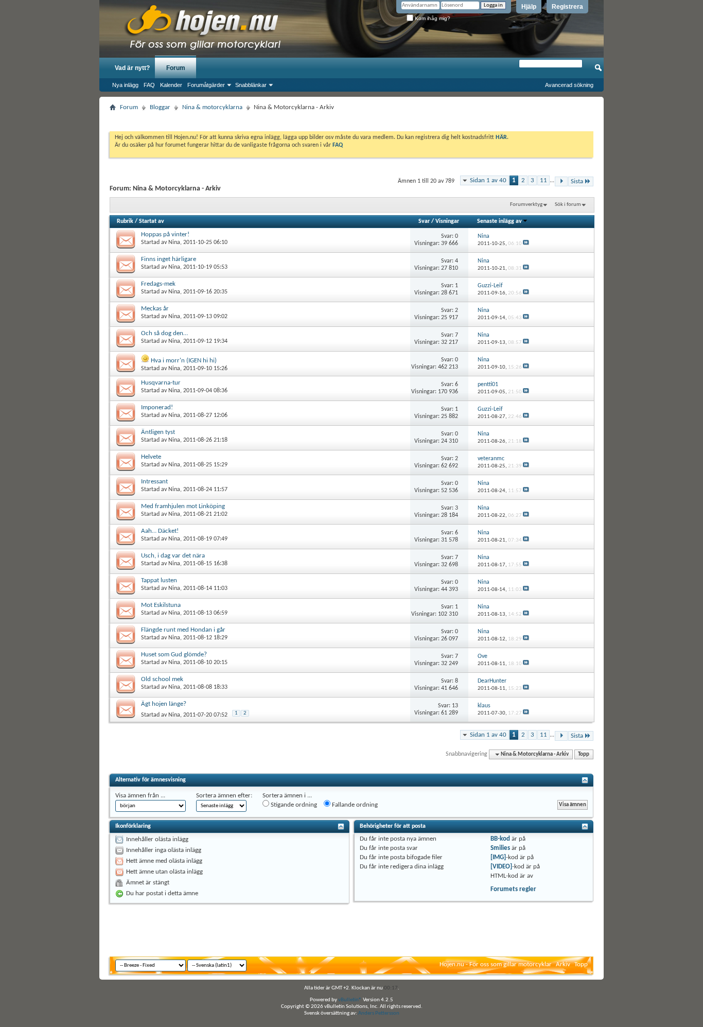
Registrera (567, 6)
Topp (583, 754)
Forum (175, 68)
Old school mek (162, 679)
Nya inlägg (125, 85)
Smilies (500, 848)
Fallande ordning (354, 805)
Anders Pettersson (378, 1013)
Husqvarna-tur (161, 382)
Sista (577, 181)
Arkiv (563, 964)
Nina (174, 242)
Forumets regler (513, 889)
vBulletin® (350, 1000)
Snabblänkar (251, 85)
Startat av (151, 221)
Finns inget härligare (168, 259)
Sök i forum (568, 204)
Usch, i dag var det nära (173, 555)
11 (543, 180)
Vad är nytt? (132, 68)
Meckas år (155, 308)
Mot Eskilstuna (161, 605)
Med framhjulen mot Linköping (183, 506)
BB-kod (500, 838)
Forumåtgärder (206, 85)
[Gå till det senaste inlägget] (526, 244)
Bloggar (160, 107)
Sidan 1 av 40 (488, 180)
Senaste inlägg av (499, 221)
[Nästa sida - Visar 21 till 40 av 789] (561, 181)
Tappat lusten (159, 580)
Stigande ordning (293, 805)
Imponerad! (157, 407)
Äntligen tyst (158, 432)
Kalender (171, 85)
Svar (424, 221)
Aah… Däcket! (160, 531)
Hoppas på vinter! (165, 234)
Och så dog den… (164, 333)
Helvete (151, 457)
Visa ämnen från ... (140, 795)
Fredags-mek (158, 284)
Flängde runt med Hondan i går (183, 629)
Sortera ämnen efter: (224, 795)
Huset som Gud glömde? (174, 654)
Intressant (154, 481)
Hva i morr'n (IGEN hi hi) (184, 360)
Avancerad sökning (569, 85)
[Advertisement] (351, 118)
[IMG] (498, 857)
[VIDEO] (501, 866)
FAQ (149, 85)
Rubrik (125, 221)
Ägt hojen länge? (163, 704)
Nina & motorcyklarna (212, 107)
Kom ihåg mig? (431, 18)
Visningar (447, 221)
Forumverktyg (526, 204)
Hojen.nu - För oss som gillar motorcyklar (496, 964)
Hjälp (528, 6)
